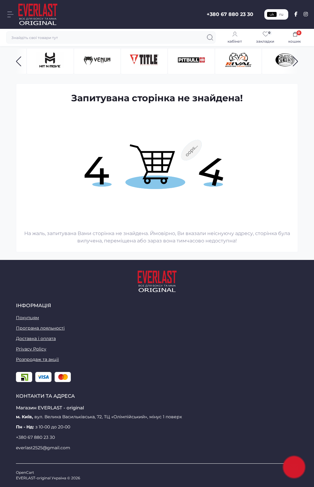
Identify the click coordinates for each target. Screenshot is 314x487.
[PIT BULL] (191, 61)
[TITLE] (144, 61)
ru (281, 14)
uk (272, 14)
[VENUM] (97, 61)
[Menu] (10, 14)
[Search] (210, 37)
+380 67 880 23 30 (230, 14)
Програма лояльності (40, 328)
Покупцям (27, 317)
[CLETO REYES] (285, 61)
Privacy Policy (31, 349)
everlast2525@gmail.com (43, 447)
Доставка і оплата (36, 338)
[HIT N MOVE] (50, 61)
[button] (18, 61)
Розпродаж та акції (37, 359)
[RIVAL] (238, 61)
